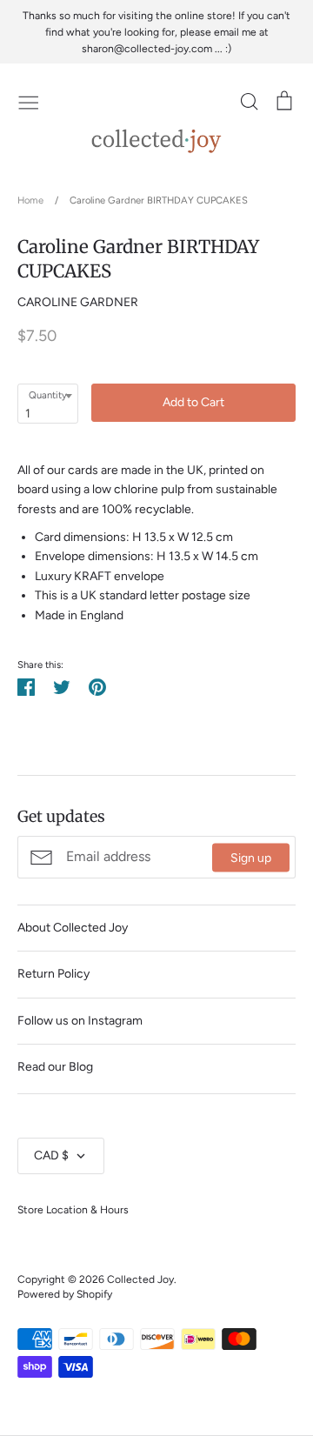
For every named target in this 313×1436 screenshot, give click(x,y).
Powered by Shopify (64, 1293)
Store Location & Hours (73, 1209)
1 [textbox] (27, 413)
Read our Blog (55, 1066)
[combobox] (47, 404)
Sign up (250, 857)
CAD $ (51, 1155)
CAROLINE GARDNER (77, 302)
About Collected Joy (72, 927)
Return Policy (53, 973)
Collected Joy (140, 1279)
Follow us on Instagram (80, 1020)
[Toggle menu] (28, 101)
